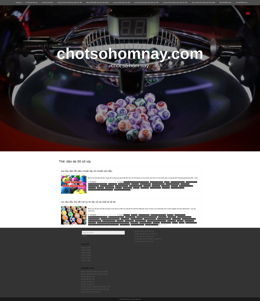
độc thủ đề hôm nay (225, 2)
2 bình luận (136, 189)
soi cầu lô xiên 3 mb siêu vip (144, 241)
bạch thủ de (134, 215)
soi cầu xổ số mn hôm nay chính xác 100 (69, 2)
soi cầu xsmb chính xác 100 (121, 2)
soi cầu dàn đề (165, 187)
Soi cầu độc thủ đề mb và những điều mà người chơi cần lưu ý (103, 224)
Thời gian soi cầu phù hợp (137, 224)
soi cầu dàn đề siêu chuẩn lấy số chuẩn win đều (86, 171)
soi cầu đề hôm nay (241, 2)
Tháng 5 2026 (86, 250)
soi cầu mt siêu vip (47, 2)
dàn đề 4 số (118, 187)
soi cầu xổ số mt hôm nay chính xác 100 (146, 2)
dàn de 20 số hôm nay (191, 182)
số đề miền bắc (134, 222)
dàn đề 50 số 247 (127, 187)
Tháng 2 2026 (86, 258)
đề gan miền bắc (172, 220)
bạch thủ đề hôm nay (180, 215)
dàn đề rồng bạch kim (155, 187)
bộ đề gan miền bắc (130, 217)
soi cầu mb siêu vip (31, 2)
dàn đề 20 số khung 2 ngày (186, 185)
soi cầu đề (181, 222)
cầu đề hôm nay (162, 217)
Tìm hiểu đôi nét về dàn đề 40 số (122, 189)
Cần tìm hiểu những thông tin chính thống (147, 217)
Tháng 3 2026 (86, 255)
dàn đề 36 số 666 (109, 187)
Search (84, 236)
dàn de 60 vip (147, 185)
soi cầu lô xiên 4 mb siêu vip (144, 231)
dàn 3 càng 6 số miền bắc (156, 182)
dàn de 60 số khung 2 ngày (107, 185)
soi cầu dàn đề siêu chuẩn (177, 187)
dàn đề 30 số (100, 187)
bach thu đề (170, 215)
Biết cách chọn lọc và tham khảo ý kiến (98, 217)
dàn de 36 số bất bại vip (124, 184)
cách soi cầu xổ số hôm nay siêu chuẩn (203, 2)
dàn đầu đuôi (174, 185)
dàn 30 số (166, 182)
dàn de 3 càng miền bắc (136, 218)
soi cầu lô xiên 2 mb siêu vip (144, 236)
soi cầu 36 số (156, 222)
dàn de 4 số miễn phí (145, 184)
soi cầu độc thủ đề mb (191, 222)
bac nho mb (126, 215)
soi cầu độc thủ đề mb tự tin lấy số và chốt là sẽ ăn (88, 201)
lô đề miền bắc (92, 222)
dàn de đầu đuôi (166, 185)
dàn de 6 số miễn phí (94, 185)
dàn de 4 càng (135, 184)
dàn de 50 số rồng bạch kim (172, 184)
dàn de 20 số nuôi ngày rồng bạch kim (98, 184)
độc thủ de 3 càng (189, 220)
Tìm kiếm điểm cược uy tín (152, 224)
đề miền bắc (180, 220)
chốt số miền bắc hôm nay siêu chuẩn (97, 2)
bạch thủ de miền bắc (144, 215)
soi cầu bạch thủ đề (166, 222)
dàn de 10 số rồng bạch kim (177, 182)
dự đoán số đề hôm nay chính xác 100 (156, 220)
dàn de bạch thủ (156, 185)
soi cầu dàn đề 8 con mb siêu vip (145, 234)
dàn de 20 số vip (112, 184)
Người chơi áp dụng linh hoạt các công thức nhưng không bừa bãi (113, 222)
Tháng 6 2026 (86, 248)
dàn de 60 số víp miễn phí (135, 185)
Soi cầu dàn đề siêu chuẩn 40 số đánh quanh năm (101, 189)
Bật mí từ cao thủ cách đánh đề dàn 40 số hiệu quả (136, 182)
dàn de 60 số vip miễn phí (121, 185)
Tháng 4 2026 (86, 253)
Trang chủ (19, 2)
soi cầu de (174, 222)
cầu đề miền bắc (172, 217)
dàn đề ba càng (144, 187)
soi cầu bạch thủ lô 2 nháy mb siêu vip (147, 239)
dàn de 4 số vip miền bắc (158, 184)
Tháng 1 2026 (86, 260)
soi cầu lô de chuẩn (124, 224)
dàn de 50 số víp (185, 184)
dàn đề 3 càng (92, 187)
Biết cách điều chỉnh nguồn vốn (116, 217)
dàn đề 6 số (136, 187)
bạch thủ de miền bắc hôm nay (158, 215)
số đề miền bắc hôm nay (145, 222)
